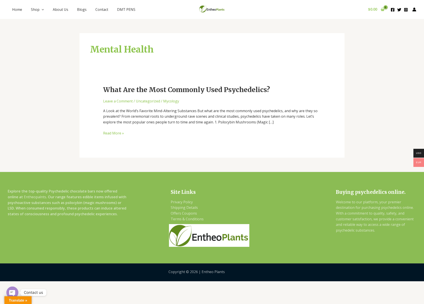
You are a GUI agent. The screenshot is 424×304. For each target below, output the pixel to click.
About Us (60, 9)
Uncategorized (148, 101)
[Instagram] (406, 10)
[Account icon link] (414, 9)
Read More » (113, 133)
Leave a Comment (118, 101)
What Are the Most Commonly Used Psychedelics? (186, 89)
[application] (42, 9)
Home (17, 9)
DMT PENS (126, 9)
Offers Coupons (184, 213)
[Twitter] (399, 10)
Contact (101, 9)
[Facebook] (393, 10)
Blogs (82, 9)
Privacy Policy (182, 202)
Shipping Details (184, 207)
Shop (35, 9)
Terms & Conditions (187, 219)
